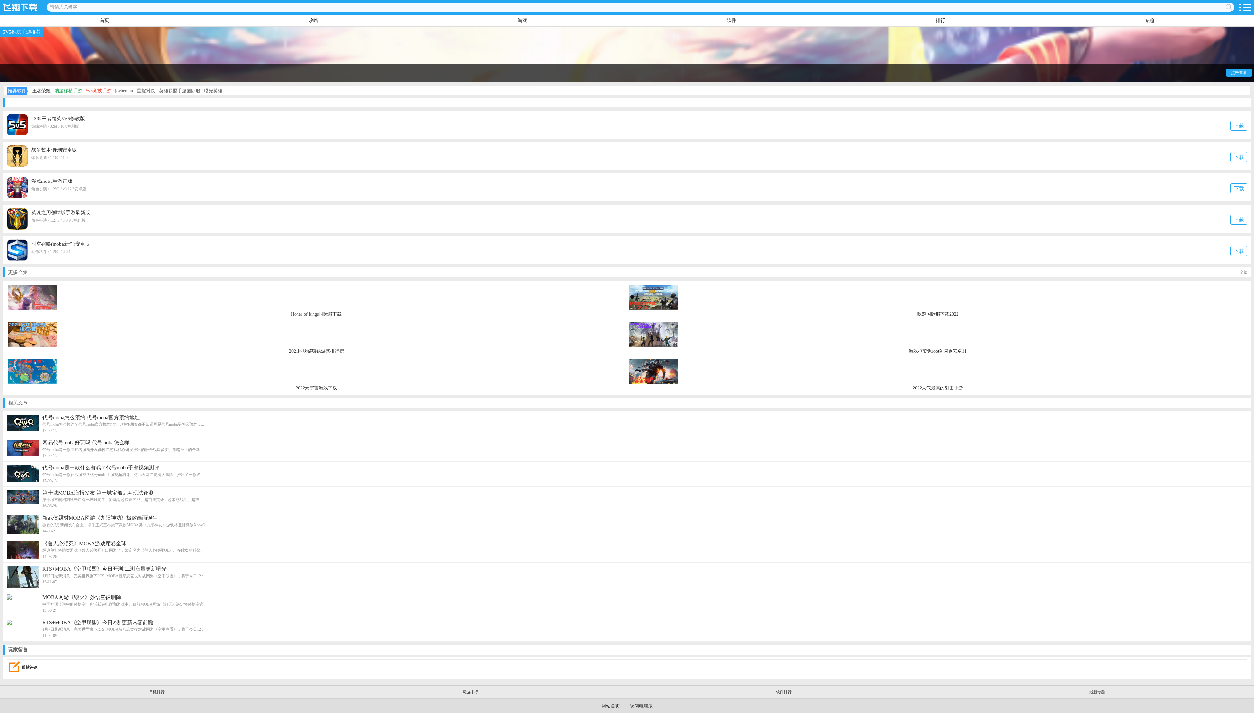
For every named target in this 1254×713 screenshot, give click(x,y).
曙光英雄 (213, 90)
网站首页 (611, 706)
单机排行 (157, 692)
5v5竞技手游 (98, 90)
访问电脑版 (641, 706)
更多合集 (627, 272)
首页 (104, 20)
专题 (1149, 20)
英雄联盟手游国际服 (179, 90)
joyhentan (124, 90)
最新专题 (1097, 692)
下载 (1239, 126)
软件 (731, 20)
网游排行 (470, 692)
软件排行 (784, 692)
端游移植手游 (68, 90)
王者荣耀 (41, 90)
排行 (940, 20)
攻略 (313, 20)
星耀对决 (146, 90)
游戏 (522, 20)
